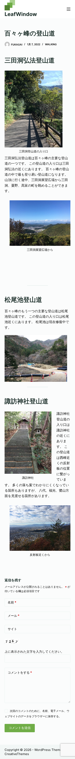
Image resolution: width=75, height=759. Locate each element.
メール (13, 616)
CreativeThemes (17, 754)
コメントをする (20, 673)
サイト (12, 629)
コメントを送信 (20, 728)
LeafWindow (21, 14)
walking (51, 44)
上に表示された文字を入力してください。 (34, 652)
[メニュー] (68, 9)
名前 (12, 602)
